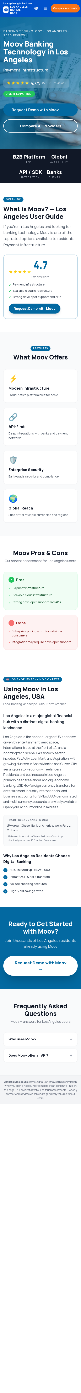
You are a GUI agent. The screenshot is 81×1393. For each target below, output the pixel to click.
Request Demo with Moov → (40, 965)
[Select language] (36, 8)
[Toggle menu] (45, 8)
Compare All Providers (40, 125)
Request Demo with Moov (35, 109)
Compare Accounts (65, 8)
